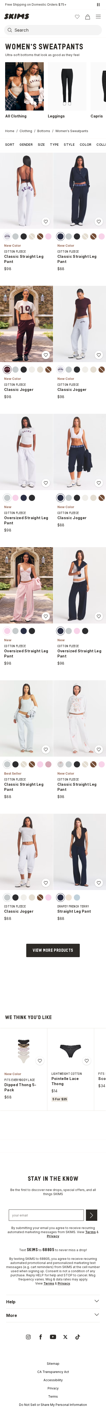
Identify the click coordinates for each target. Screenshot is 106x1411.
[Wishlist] (77, 17)
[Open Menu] (98, 16)
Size (41, 144)
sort (9, 144)
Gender (26, 144)
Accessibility (53, 1380)
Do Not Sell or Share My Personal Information (53, 1405)
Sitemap (53, 1364)
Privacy (53, 1388)
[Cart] (87, 17)
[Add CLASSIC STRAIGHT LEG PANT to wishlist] (46, 221)
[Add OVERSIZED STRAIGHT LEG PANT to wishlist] (46, 483)
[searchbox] (57, 30)
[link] (28, 1337)
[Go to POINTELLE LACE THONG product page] (70, 1051)
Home (9, 131)
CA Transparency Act (53, 1372)
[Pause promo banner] (98, 4)
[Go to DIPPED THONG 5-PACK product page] (24, 1051)
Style (69, 144)
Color (86, 144)
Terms (53, 1396)
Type (54, 144)
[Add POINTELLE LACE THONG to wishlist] (87, 1061)
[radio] (7, 236)
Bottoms (43, 131)
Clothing (26, 131)
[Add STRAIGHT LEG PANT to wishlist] (99, 883)
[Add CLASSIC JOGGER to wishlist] (46, 355)
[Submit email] (91, 1215)
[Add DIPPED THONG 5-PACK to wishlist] (40, 1061)
